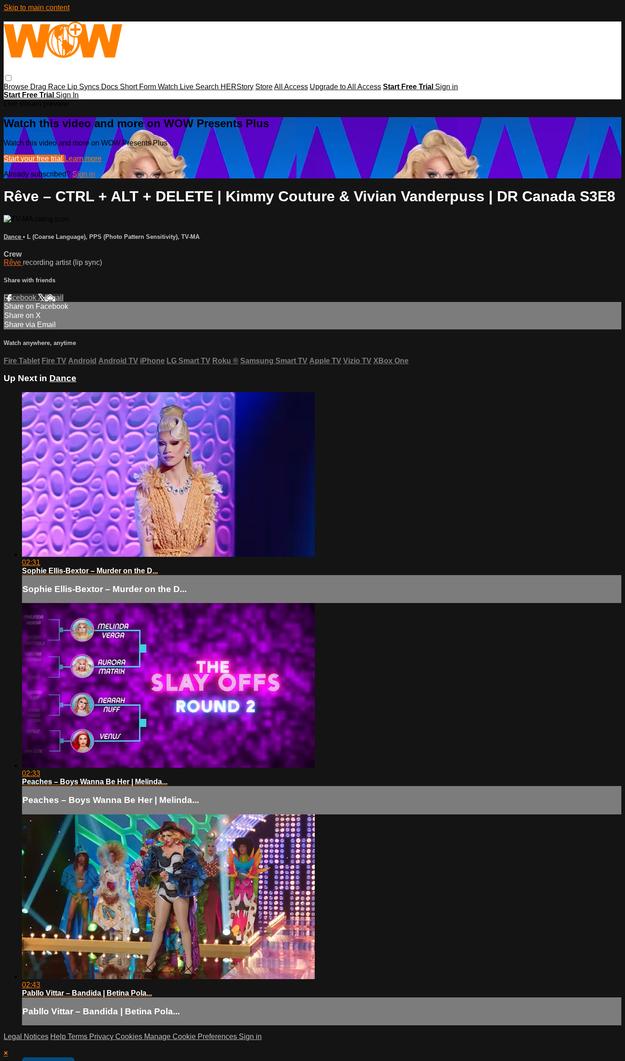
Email (54, 298)
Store (264, 87)
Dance (13, 236)
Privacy (102, 1036)
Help (59, 1036)
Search (208, 87)
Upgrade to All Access (345, 87)
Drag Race (48, 87)
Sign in (446, 87)
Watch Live (176, 87)
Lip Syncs (84, 87)
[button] (8, 78)
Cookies (129, 1036)
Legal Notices (26, 1036)
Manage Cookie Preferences (191, 1036)
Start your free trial (34, 158)
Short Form (139, 87)
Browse (17, 87)
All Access (291, 87)
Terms (78, 1036)
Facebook (21, 298)
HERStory (237, 87)
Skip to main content (37, 7)
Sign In (67, 95)
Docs (110, 87)
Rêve (13, 262)
